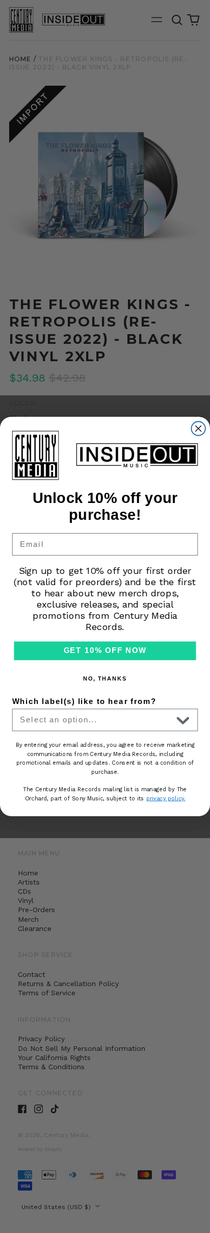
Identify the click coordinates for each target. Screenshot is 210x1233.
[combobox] (96, 720)
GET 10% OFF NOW (105, 651)
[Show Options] (183, 720)
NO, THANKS (105, 678)
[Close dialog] (198, 428)
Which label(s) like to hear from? (84, 701)
